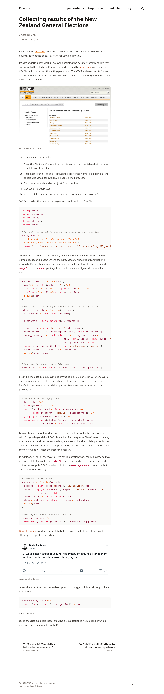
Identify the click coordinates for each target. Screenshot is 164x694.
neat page (85, 67)
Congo (39, 686)
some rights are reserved (44, 683)
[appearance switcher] (132, 684)
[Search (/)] (143, 8)
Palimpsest (26, 8)
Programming (26, 39)
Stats (37, 39)
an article (40, 51)
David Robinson (28, 531)
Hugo (32, 686)
